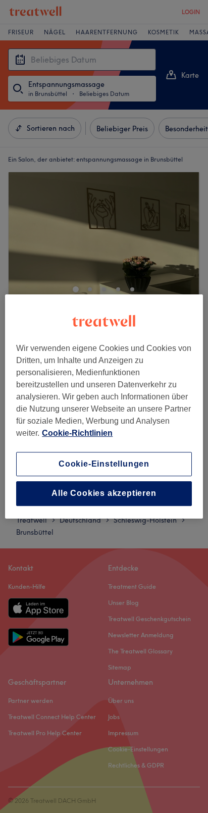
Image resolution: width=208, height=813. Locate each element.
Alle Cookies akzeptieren (103, 493)
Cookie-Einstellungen (104, 464)
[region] (103, 406)
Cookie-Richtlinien (77, 433)
